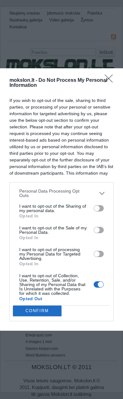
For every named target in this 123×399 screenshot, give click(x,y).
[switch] (99, 208)
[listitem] (61, 193)
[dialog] (61, 199)
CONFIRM (37, 310)
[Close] (111, 81)
